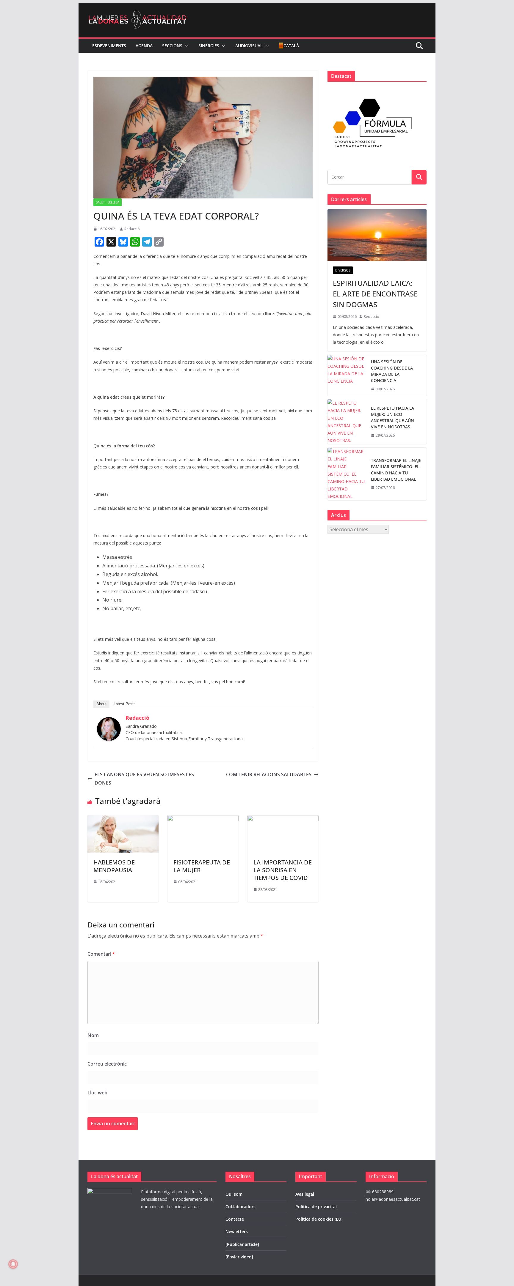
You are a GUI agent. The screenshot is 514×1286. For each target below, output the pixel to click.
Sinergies (208, 45)
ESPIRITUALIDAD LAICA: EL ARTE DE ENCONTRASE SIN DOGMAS (375, 293)
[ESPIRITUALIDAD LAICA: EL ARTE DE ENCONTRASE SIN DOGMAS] (377, 235)
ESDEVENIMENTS (109, 45)
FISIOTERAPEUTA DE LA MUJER (201, 866)
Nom (93, 1035)
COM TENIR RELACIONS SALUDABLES (268, 774)
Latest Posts (125, 704)
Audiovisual (249, 45)
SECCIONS (172, 45)
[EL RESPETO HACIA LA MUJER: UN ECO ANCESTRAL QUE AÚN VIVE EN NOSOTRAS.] (346, 421)
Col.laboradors (240, 1206)
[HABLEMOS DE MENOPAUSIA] (123, 819)
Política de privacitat (316, 1206)
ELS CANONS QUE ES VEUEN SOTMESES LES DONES (144, 778)
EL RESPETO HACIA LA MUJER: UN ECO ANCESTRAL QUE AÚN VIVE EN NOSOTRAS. (392, 417)
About (101, 704)
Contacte (234, 1219)
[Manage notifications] (13, 1264)
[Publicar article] (242, 1244)
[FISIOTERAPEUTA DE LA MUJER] (203, 819)
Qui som (233, 1194)
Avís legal (304, 1194)
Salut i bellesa (107, 202)
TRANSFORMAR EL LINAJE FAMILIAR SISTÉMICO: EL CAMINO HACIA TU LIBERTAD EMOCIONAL (396, 469)
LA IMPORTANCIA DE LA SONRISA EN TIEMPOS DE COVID (282, 870)
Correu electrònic (107, 1064)
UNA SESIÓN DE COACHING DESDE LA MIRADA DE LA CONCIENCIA (392, 371)
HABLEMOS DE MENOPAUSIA (114, 866)
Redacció (132, 228)
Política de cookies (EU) (318, 1219)
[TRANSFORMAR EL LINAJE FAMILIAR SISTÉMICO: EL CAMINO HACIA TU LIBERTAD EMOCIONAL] (346, 474)
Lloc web (97, 1092)
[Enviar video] (239, 1257)
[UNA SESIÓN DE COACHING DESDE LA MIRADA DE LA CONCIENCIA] (346, 375)
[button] (185, 46)
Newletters (236, 1231)
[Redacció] (109, 721)
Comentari (101, 954)
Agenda (144, 45)
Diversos (342, 270)
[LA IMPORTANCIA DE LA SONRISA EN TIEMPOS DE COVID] (283, 819)
